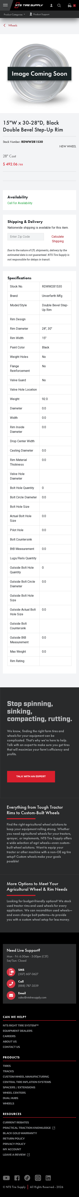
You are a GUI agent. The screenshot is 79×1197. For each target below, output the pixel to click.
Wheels (12, 25)
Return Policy (14, 1138)
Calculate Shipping (58, 239)
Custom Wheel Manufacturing (26, 1076)
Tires (7, 1066)
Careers (9, 1036)
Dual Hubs (10, 1098)
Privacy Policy (14, 1144)
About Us (10, 1041)
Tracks (8, 1071)
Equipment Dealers (17, 1031)
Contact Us (11, 1047)
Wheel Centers (14, 1092)
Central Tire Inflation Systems (27, 1082)
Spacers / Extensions (19, 1087)
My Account (12, 1149)
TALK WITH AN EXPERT (31, 776)
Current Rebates (16, 1122)
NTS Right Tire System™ (21, 1025)
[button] (14, 14)
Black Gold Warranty (20, 1133)
